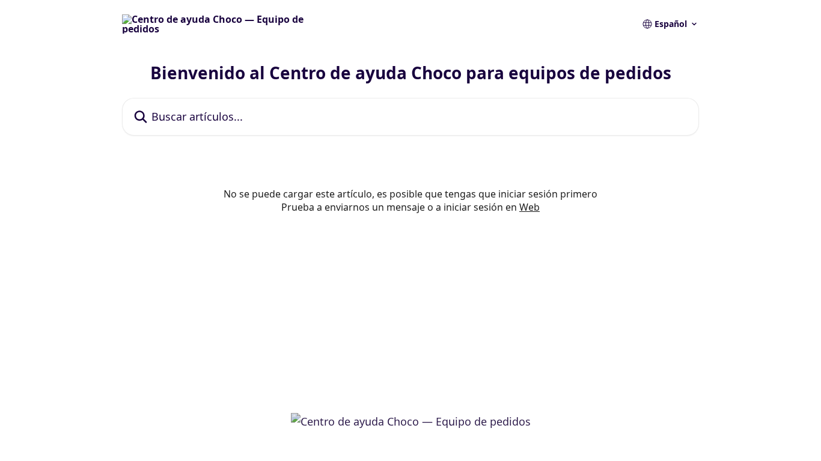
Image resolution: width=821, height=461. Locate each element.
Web (529, 207)
